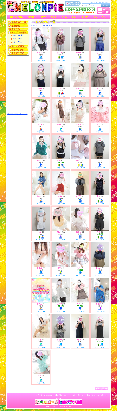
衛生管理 (85, 17)
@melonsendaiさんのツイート (17, 114)
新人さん (66, 395)
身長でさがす (104, 395)
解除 (92, 5)
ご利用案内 (32, 17)
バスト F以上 (17, 42)
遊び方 (43, 17)
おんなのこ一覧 (51, 395)
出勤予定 (60, 395)
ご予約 (64, 17)
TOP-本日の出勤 (16, 17)
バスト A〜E (17, 39)
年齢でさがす (95, 395)
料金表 (53, 17)
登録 (85, 5)
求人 (95, 17)
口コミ (74, 17)
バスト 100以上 (18, 35)
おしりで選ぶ (85, 395)
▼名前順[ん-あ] (48, 25)
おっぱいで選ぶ (75, 395)
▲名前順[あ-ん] (36, 25)
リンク (104, 17)
